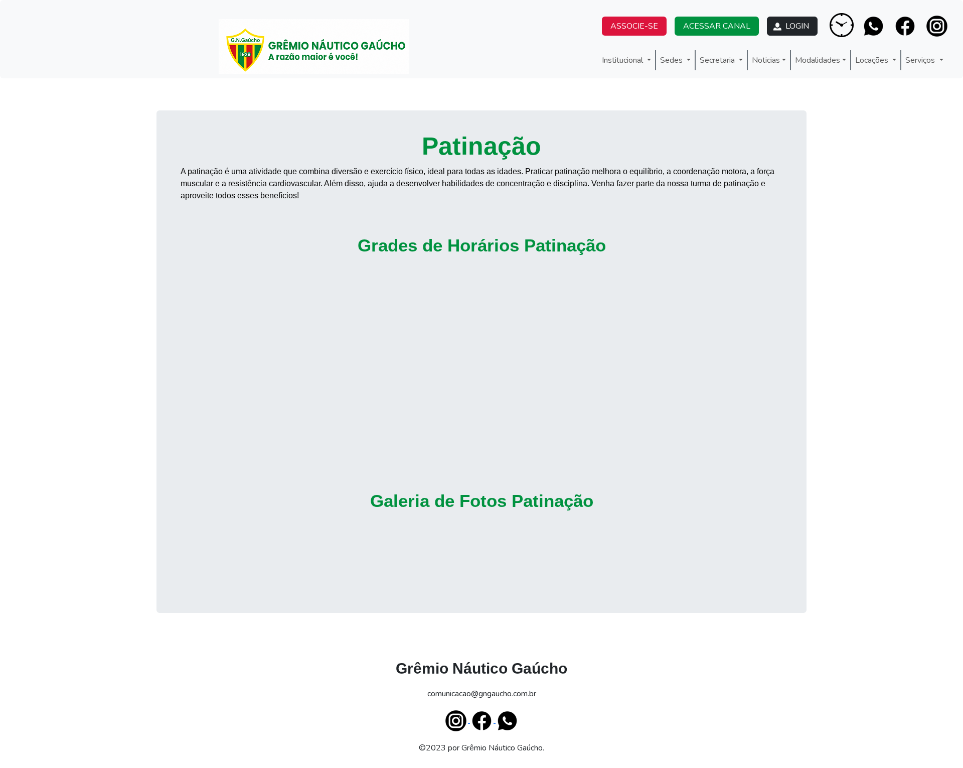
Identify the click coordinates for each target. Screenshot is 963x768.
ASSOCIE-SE (634, 26)
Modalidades (817, 60)
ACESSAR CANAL (716, 26)
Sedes (672, 60)
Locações (872, 60)
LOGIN (796, 26)
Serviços (921, 60)
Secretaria (718, 60)
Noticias (766, 60)
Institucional (623, 60)
